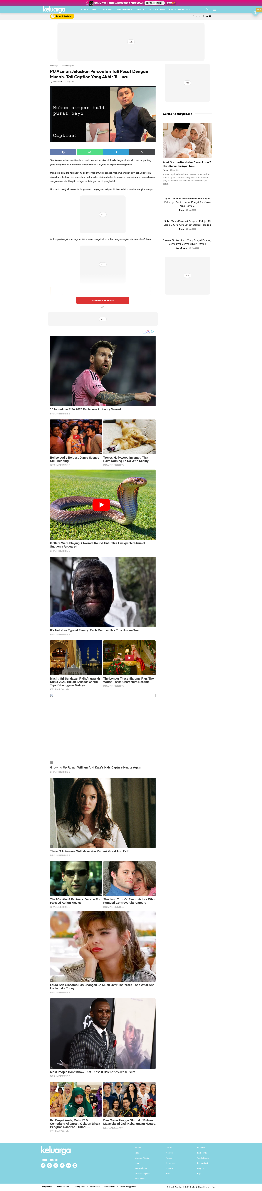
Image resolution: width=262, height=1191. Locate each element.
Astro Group (211, 1187)
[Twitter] (200, 16)
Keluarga (54, 65)
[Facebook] (193, 16)
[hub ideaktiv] (214, 8)
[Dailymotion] (210, 16)
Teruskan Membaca (103, 300)
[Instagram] (196, 16)
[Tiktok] (203, 16)
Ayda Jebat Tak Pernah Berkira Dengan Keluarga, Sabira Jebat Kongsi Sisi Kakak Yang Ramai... (187, 202)
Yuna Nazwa (181, 248)
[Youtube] (206, 16)
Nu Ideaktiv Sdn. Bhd (189, 1187)
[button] (207, 9)
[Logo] (54, 9)
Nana (165, 170)
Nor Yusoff (57, 82)
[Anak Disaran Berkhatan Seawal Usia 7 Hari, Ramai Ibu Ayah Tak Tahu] (187, 140)
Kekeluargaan (68, 65)
